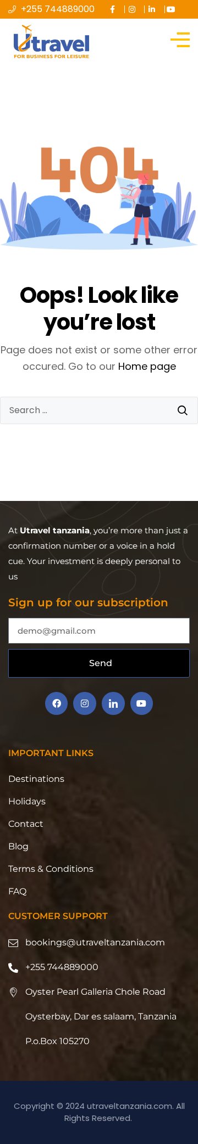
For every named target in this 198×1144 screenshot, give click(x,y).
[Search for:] (99, 410)
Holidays (27, 801)
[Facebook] (56, 703)
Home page (147, 366)
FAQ (17, 891)
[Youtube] (141, 703)
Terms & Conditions (51, 869)
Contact (25, 824)
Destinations (36, 779)
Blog (18, 846)
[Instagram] (84, 703)
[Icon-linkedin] (113, 703)
